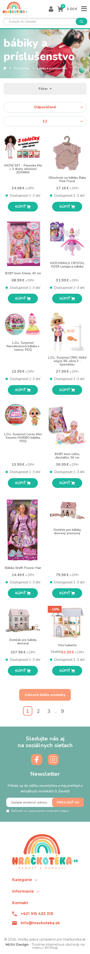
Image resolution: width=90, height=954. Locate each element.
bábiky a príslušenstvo (52, 68)
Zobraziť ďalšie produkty (45, 695)
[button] (45, 880)
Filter (44, 89)
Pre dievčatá (22, 68)
